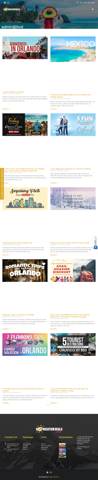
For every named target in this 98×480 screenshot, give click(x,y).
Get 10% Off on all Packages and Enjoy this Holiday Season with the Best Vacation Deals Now (23, 170)
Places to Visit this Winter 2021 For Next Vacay (69, 243)
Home (3, 22)
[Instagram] (8, 2)
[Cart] (77, 3)
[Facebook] (4, 2)
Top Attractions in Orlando (13, 92)
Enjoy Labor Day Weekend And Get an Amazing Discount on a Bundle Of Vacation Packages (69, 316)
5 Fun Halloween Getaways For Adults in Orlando (70, 169)
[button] (92, 9)
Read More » (5, 109)
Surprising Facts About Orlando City (17, 243)
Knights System (54, 477)
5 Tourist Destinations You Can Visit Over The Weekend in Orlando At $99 (69, 390)
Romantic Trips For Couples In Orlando (18, 315)
